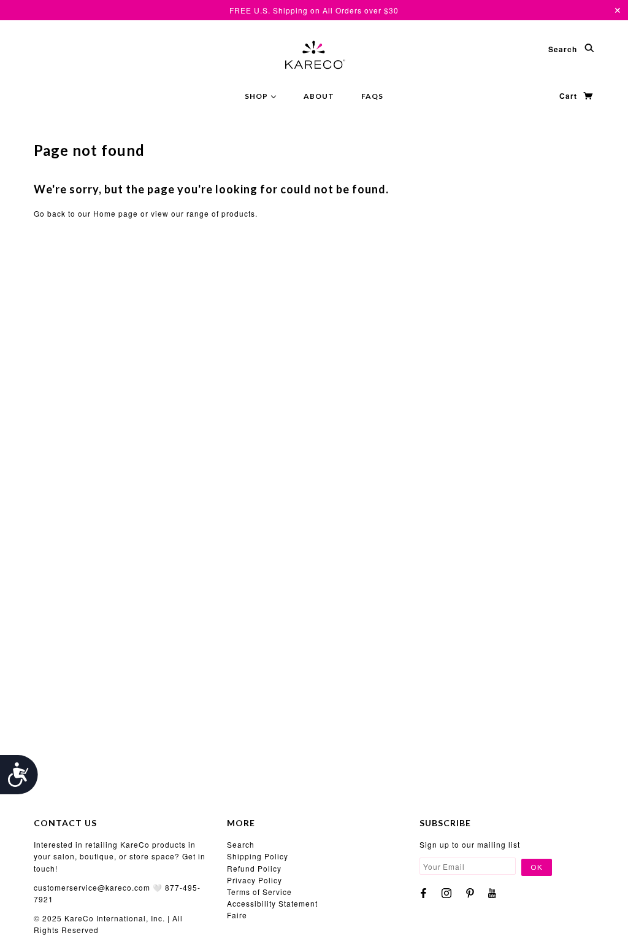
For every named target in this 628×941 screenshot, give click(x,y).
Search (564, 49)
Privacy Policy (254, 880)
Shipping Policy (257, 856)
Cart (569, 95)
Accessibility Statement (272, 903)
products (238, 213)
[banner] (314, 54)
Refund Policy (254, 868)
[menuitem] (260, 95)
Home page (115, 213)
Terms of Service (259, 891)
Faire (237, 915)
